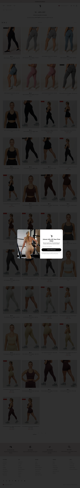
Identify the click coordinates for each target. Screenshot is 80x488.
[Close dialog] (61, 231)
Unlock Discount (51, 249)
